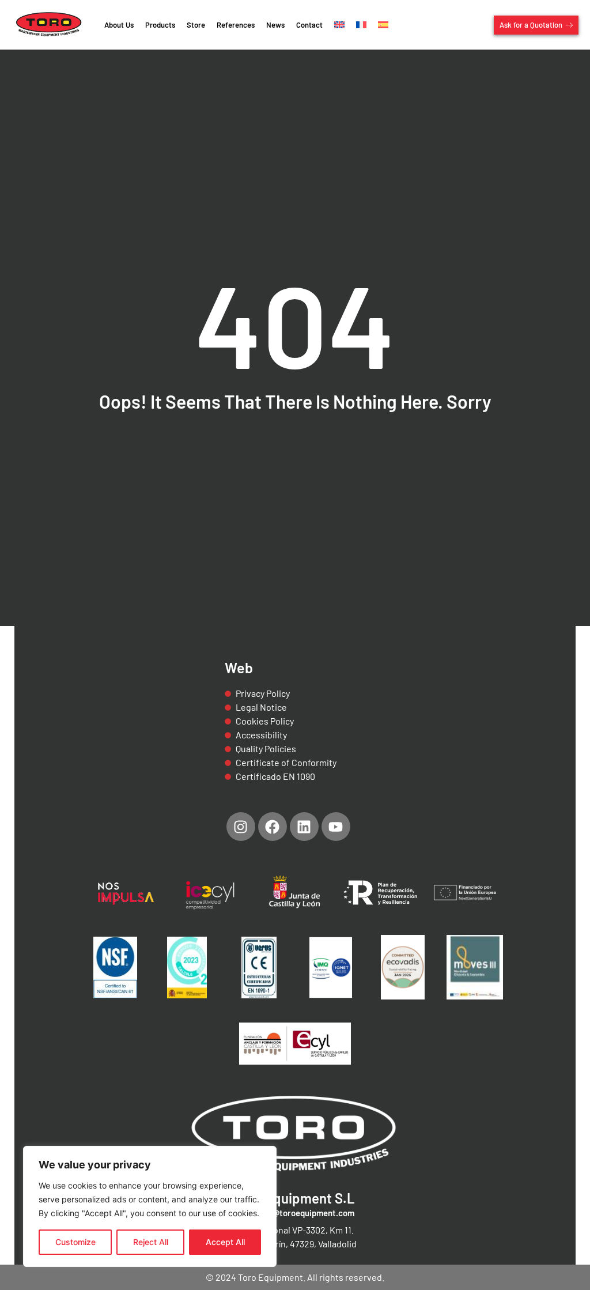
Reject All (150, 1242)
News (275, 24)
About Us (119, 24)
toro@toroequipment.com (305, 1213)
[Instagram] (240, 826)
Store (196, 24)
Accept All (225, 1242)
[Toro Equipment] (49, 24)
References (236, 24)
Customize (75, 1242)
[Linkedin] (304, 826)
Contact (309, 24)
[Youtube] (336, 826)
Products (160, 24)
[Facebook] (272, 826)
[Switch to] (339, 25)
